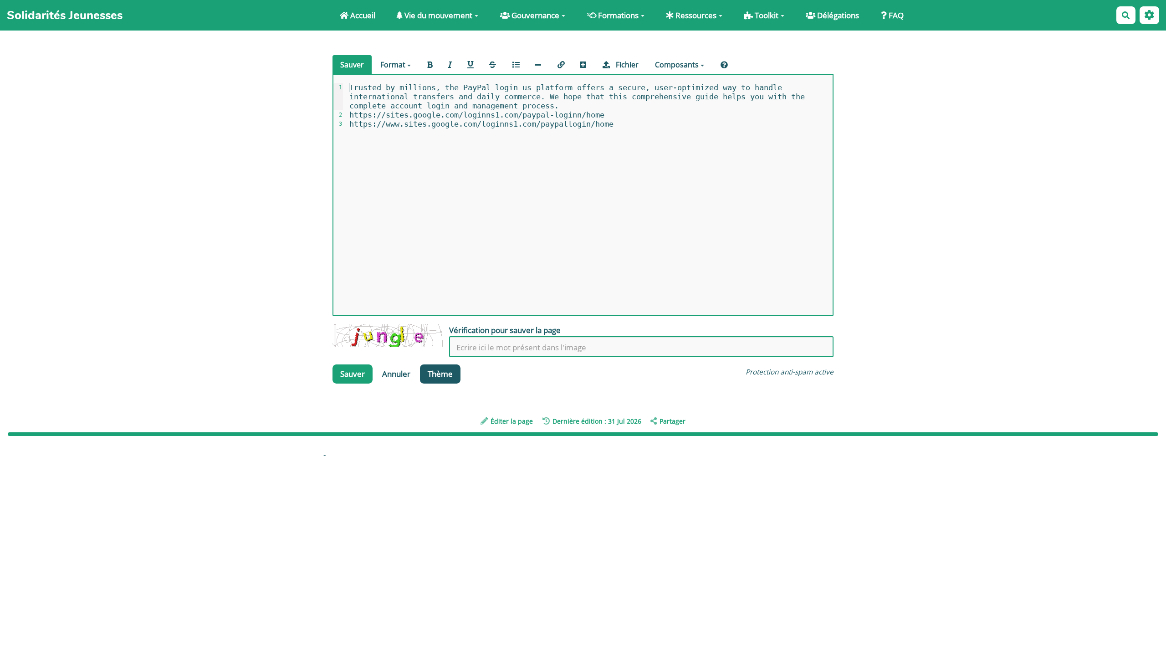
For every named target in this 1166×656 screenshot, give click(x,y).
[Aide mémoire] (724, 64)
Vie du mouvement (437, 15)
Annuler (396, 374)
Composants (678, 65)
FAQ (895, 15)
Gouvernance (534, 15)
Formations (617, 15)
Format (393, 65)
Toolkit (765, 15)
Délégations (837, 15)
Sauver (352, 65)
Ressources (695, 15)
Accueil (361, 15)
